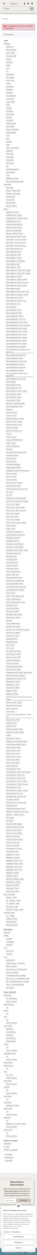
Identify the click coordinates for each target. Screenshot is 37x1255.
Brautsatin (9, 409)
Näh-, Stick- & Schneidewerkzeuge (17, 978)
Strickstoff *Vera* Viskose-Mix (16, 802)
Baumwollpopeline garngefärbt (16, 346)
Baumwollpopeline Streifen (15, 370)
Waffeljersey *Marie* (13, 854)
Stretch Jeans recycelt (13, 756)
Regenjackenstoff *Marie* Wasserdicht (19, 672)
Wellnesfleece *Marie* (13, 882)
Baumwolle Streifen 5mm (14, 249)
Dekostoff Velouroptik (13, 464)
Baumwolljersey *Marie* (14, 276)
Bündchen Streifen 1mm (14, 431)
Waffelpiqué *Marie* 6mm (14, 864)
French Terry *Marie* (13, 504)
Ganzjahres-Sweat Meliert (14, 547)
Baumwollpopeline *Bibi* (14, 313)
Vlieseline (7, 932)
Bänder (6, 935)
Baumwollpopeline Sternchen (15, 367)
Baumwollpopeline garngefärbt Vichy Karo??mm (18, 351)
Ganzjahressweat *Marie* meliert (17, 550)
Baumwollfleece (11, 1032)
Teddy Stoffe (8, 1108)
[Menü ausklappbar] (4, 3)
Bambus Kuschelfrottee (14, 230)
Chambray (9, 62)
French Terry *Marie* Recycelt (16, 510)
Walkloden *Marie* (12, 876)
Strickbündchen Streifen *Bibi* (16, 796)
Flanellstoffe (10, 74)
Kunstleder (9, 111)
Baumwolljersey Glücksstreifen (16, 285)
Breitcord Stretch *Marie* (14, 421)
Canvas (8, 59)
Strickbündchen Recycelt (14, 793)
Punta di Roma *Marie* (13, 669)
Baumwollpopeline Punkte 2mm (16, 361)
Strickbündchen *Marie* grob (15, 778)
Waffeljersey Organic (13, 857)
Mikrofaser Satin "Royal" (14, 614)
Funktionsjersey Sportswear (15, 535)
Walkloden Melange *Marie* (15, 879)
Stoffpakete (7, 1143)
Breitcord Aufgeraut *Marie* (15, 418)
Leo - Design (10, 916)
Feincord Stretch (11, 480)
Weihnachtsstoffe (12, 925)
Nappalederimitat (11, 639)
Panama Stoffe (11, 123)
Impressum (6, 1232)
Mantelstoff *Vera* (12, 605)
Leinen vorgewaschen (13, 599)
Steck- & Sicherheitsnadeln (15, 984)
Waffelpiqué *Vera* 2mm (14, 867)
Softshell (9, 141)
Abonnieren (23, 1200)
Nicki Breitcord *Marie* (13, 651)
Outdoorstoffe (10, 197)
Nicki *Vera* (10, 648)
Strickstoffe (10, 154)
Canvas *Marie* (11, 437)
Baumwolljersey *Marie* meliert (16, 279)
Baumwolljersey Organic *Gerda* (17, 294)
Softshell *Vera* (11, 726)
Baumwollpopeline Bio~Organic (16, 340)
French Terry (10, 80)
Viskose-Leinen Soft (12, 842)
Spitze (8, 145)
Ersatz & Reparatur (12, 972)
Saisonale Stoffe (9, 912)
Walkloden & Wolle (12, 178)
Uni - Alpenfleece (11, 998)
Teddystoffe (10, 160)
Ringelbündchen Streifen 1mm (16, 678)
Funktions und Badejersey (14, 532)
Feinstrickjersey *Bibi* (13, 486)
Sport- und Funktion (12, 148)
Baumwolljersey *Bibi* (13, 267)
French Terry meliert (12, 513)
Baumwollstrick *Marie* (14, 394)
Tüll (7, 166)
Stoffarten (7, 44)
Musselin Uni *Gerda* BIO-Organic (17, 629)
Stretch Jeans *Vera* (13, 753)
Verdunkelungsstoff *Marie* (15, 827)
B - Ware (7, 1147)
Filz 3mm (9, 495)
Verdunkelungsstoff (12, 169)
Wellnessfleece (11, 1041)
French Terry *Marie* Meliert (15, 507)
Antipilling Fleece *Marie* (14, 215)
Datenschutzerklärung (11, 1191)
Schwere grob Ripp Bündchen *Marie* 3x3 (18, 716)
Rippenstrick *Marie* (13, 688)
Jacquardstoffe (11, 96)
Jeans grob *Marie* (12, 568)
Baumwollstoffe (11, 50)
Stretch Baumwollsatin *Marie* (16, 744)
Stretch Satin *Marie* (13, 763)
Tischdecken (10, 200)
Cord (7, 68)
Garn (5, 948)
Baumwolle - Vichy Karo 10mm (16, 239)
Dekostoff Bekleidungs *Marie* (16, 452)
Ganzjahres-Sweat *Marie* (15, 544)
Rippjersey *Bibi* (11, 691)
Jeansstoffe (10, 99)
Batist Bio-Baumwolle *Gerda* (16, 236)
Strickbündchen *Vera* (13, 787)
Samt (8, 135)
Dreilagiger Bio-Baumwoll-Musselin (17, 470)
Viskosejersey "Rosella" (14, 848)
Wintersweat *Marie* (13, 885)
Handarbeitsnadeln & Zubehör (16, 975)
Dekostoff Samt (11, 458)
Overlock (9, 954)
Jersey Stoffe (10, 102)
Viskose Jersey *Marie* (14, 830)
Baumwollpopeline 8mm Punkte (16, 337)
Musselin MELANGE (13, 623)
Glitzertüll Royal (11, 556)
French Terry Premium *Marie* (16, 522)
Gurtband (9, 938)
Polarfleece (9, 1035)
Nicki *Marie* (10, 645)
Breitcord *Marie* (11, 412)
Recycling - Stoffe (12, 906)
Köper (8, 105)
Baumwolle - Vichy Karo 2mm (16, 242)
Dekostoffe (7, 184)
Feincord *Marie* (11, 473)
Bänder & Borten (11, 966)
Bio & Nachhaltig (9, 894)
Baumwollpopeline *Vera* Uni (15, 319)
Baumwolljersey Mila (13, 288)
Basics (6, 209)
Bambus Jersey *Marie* (14, 227)
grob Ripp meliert (11, 559)
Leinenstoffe (10, 114)
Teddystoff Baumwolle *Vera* (15, 808)
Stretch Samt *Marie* (13, 759)
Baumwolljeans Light (13, 264)
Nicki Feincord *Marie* (13, 654)
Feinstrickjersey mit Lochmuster (17, 489)
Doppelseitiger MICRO (13, 467)
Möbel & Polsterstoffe (13, 190)
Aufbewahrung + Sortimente (15, 963)
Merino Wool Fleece (12, 608)
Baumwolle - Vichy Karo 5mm (16, 245)
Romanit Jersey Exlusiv (14, 705)
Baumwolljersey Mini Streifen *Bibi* (17, 291)
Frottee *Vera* (10, 528)
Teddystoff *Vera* (12, 805)
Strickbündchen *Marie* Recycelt (17, 784)
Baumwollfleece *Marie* (14, 258)
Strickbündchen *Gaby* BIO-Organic (18, 772)
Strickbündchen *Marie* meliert (16, 781)
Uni (7, 1007)
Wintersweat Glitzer (12, 891)
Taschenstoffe (10, 203)
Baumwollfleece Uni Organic (15, 261)
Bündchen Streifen (12, 428)
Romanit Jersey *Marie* (14, 702)
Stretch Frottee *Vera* (13, 750)
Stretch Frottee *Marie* (13, 747)
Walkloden (7, 1117)
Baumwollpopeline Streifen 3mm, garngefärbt (17, 375)
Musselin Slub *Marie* (13, 626)
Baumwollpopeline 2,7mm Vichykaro (18, 325)
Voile (7, 175)
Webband (9, 945)
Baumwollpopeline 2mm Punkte (16, 328)
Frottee (8, 83)
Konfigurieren (18, 1242)
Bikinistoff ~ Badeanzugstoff (15, 403)
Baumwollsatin (11, 382)
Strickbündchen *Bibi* (13, 769)
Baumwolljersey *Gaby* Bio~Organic (18, 273)
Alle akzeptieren (18, 1236)
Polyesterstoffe (11, 132)
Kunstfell (9, 108)
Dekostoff (9, 449)
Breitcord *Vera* (11, 415)
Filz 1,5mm (9, 492)
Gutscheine (8, 1154)
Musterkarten (9, 1157)
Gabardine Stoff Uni (12, 541)
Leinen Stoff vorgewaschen (15, 596)
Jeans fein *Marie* (12, 565)
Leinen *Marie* (11, 593)
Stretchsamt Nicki (12, 766)
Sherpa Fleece (11, 1038)
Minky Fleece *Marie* (13, 617)
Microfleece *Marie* (12, 611)
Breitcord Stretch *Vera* (14, 424)
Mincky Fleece (9, 1065)
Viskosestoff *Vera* (12, 851)
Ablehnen (18, 1248)
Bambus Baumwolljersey (14, 224)
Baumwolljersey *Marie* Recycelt (17, 282)
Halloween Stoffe (11, 919)
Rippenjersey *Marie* (13, 681)
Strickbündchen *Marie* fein (15, 775)
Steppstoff (9, 151)
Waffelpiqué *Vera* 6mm (14, 870)
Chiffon (8, 65)
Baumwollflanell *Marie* (14, 252)
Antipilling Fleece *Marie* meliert (17, 218)
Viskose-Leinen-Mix (12, 845)
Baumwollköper (11, 307)
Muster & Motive (11, 206)
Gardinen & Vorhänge (13, 193)
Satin (7, 138)
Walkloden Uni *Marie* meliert (16, 1124)
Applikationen (10, 960)
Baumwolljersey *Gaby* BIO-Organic (18, 270)
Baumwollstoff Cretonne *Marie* (16, 391)
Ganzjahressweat (10, 1053)
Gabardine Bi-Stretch (13, 538)
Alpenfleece (10, 47)
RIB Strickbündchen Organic (15, 675)
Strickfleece (8, 1096)
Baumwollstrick (9, 1004)
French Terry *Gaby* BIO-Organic (17, 501)
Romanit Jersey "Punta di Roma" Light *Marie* (19, 698)
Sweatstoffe (10, 157)
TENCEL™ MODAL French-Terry (17, 811)
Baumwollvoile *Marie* (13, 400)
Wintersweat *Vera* (12, 888)
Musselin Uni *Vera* (12, 636)
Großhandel (8, 1160)
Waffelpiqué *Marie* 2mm (14, 860)
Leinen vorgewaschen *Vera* (15, 602)
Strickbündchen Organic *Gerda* (17, 790)
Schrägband (10, 942)
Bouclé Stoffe (10, 53)
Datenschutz (16, 1232)
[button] (24, 4)
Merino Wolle (8, 1062)
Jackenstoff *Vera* (12, 562)
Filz (7, 71)
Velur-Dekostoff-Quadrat (14, 824)
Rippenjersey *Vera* (13, 685)
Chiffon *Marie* (11, 443)
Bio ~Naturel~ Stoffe (13, 903)
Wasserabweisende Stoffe (14, 181)
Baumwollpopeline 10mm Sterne (17, 322)
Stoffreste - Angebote (11, 1150)
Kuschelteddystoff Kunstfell (15, 590)
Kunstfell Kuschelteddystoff (15, 581)
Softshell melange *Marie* (14, 729)
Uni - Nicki (9, 1075)
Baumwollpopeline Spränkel (15, 364)
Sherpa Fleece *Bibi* (13, 720)
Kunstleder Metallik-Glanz (14, 584)
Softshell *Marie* (11, 723)
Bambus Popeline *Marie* (14, 233)
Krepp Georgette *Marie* (14, 577)
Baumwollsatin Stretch (13, 385)
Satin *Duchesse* (12, 708)
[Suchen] (31, 9)
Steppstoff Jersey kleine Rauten (16, 741)
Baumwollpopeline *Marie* (15, 316)
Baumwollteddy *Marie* (14, 397)
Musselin (9, 117)
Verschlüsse (10, 987)
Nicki (5, 1072)
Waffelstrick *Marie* (12, 873)
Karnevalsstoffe (11, 922)
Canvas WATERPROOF (14, 440)
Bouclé (6, 1010)
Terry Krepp (10, 163)
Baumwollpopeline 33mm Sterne (17, 331)
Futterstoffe (10, 86)
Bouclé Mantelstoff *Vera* (14, 406)
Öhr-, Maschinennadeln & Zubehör (17, 981)
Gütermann (10, 951)
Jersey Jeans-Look (12, 574)
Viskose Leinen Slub (13, 836)
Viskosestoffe (10, 172)
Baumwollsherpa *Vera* (14, 388)
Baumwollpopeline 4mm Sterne (16, 334)
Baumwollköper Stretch (14, 310)
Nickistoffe (9, 120)
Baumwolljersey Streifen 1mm (16, 301)
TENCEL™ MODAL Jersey (15, 815)
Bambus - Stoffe (11, 897)
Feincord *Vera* (11, 476)
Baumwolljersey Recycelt (14, 298)
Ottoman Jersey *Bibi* (13, 657)
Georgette (9, 93)
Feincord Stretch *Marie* (14, 483)
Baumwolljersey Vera (13, 304)
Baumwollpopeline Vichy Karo (16, 379)
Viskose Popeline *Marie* (14, 839)
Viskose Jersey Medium (14, 833)
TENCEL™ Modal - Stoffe (14, 909)
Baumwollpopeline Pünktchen (16, 355)
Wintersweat (8, 1130)
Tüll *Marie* (10, 821)
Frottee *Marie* (11, 525)
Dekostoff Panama (12, 455)
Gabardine (9, 89)
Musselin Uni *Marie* (13, 633)
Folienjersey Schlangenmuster (16, 498)
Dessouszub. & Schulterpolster (16, 969)
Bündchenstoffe (11, 56)
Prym (5, 957)
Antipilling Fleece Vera (13, 221)
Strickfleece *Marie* (12, 799)
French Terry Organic (13, 519)
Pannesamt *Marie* (12, 663)
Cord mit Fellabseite (12, 446)
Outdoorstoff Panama (13, 660)
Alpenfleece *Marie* (12, 212)
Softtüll (8, 735)
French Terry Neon (12, 516)
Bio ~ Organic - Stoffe (13, 900)
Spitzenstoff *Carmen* (13, 738)
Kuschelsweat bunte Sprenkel (16, 587)
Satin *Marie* (10, 711)
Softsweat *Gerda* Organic (15, 732)
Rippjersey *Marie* (12, 694)
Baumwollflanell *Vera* (13, 255)
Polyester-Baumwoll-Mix (14, 666)
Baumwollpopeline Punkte (14, 358)
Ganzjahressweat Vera (13, 553)
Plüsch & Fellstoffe (12, 129)
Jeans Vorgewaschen (13, 571)
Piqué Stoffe (10, 126)
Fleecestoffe (10, 77)
